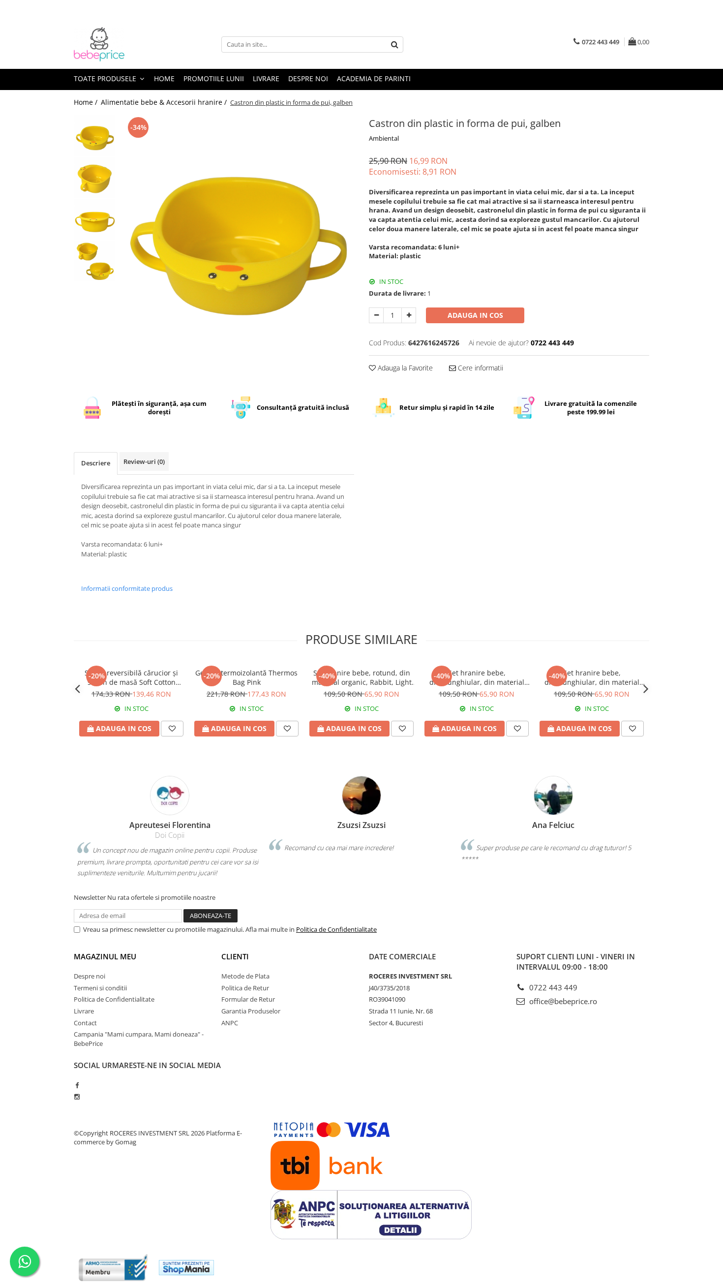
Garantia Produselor (250, 1011)
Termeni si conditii (100, 987)
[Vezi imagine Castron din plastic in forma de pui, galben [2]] (94, 219)
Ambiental (384, 138)
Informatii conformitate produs (127, 588)
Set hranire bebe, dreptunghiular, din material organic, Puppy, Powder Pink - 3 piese (477, 677)
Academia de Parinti (374, 78)
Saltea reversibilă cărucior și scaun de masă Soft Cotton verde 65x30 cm (131, 677)
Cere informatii (479, 367)
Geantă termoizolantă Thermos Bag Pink (246, 677)
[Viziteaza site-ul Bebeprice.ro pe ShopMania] (186, 1267)
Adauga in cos (475, 315)
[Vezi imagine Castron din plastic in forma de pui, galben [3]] (94, 261)
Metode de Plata (245, 976)
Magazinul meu (105, 956)
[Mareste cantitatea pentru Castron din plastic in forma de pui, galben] (408, 315)
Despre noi (308, 78)
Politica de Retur (245, 987)
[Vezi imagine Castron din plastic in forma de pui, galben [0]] (94, 135)
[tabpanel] (237, 231)
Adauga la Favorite (404, 367)
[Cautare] (394, 44)
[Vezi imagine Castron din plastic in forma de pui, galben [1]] (94, 177)
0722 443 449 (552, 987)
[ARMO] (113, 1267)
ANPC (229, 1022)
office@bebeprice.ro (562, 1001)
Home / (86, 102)
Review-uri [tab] (144, 461)
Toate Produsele (106, 78)
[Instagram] (77, 1096)
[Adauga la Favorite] (172, 728)
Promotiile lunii (213, 78)
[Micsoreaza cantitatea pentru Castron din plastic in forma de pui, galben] (376, 315)
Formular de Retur (248, 999)
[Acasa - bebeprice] (123, 44)
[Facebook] (77, 1085)
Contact (85, 1022)
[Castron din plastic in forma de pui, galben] (237, 231)
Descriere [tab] (95, 463)
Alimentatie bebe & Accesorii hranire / (165, 102)
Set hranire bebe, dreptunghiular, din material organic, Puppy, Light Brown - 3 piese (592, 677)
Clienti (235, 956)
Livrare (266, 78)
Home (164, 78)
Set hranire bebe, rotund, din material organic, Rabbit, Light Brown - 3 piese (362, 677)
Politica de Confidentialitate (336, 929)
